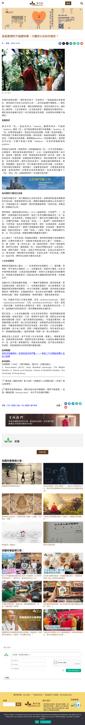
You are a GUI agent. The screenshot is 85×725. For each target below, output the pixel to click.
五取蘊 (13, 405)
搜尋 (18, 704)
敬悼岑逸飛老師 (49, 545)
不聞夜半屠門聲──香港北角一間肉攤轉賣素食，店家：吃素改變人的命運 (20, 605)
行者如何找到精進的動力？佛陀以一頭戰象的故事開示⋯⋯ (62, 517)
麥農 (7, 43)
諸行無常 (33, 405)
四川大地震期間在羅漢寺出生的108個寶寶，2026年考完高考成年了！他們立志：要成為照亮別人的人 (22, 577)
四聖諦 (27, 405)
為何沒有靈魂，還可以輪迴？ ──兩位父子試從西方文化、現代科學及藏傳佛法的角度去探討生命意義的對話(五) (63, 488)
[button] (2, 2)
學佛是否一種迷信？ (9, 545)
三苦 (8, 405)
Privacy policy (45, 722)
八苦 (22, 405)
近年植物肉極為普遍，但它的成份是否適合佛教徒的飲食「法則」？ (63, 605)
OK (37, 722)
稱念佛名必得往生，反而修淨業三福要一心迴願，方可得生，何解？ (22, 517)
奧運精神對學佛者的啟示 (11, 486)
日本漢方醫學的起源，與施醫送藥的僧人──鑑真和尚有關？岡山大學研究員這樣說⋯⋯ (62, 577)
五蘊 (18, 405)
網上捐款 (26, 695)
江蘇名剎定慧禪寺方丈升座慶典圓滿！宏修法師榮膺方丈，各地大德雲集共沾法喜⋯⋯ (63, 633)
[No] (82, 718)
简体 (68, 3)
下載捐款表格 (37, 695)
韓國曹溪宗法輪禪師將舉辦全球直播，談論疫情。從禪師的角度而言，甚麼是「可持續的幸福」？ (22, 633)
